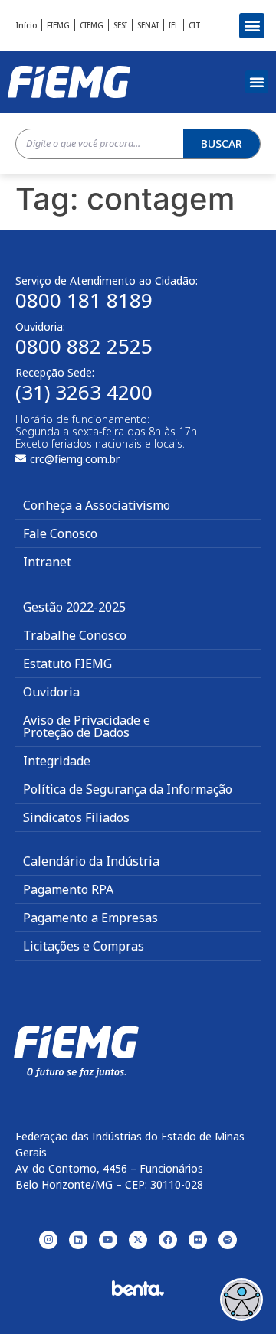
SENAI (148, 25)
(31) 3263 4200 (84, 392)
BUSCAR (221, 143)
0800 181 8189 (84, 300)
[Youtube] (108, 1240)
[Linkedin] (78, 1240)
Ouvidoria (51, 691)
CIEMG (92, 25)
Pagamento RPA (68, 889)
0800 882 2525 (84, 346)
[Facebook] (168, 1240)
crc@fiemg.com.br (75, 459)
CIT (195, 25)
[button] (251, 25)
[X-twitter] (138, 1240)
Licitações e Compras (83, 946)
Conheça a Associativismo (96, 505)
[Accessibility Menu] (241, 1299)
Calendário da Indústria (91, 861)
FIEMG (58, 25)
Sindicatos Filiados (76, 817)
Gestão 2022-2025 (74, 607)
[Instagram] (48, 1240)
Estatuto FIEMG (67, 663)
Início (26, 25)
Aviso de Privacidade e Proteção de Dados (86, 726)
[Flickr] (198, 1240)
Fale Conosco (60, 533)
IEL (174, 25)
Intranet (47, 561)
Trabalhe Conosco (75, 635)
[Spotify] (228, 1240)
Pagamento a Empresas (90, 917)
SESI (120, 25)
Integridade (56, 760)
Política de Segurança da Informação (127, 789)
